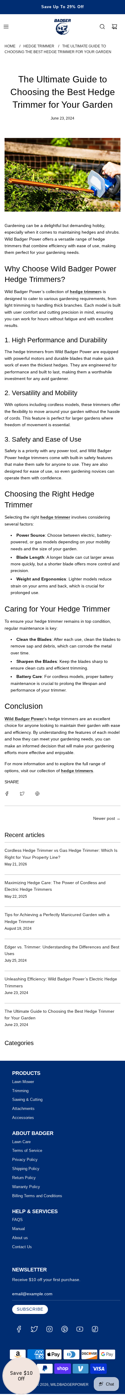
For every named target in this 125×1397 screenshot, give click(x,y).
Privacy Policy (25, 1159)
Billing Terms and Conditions (37, 1196)
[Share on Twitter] (22, 793)
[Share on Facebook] (7, 793)
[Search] (102, 26)
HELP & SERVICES (35, 1211)
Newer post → (106, 818)
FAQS (17, 1219)
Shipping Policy (25, 1168)
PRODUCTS (26, 1073)
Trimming (20, 1091)
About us (20, 1238)
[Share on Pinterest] (37, 793)
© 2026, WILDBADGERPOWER (62, 1385)
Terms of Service (27, 1150)
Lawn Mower (23, 1081)
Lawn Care (21, 1142)
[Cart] (114, 26)
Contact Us (22, 1247)
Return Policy (24, 1177)
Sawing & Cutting (27, 1099)
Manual (18, 1228)
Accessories (23, 1117)
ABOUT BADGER (32, 1133)
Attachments (23, 1108)
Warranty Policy (26, 1186)
